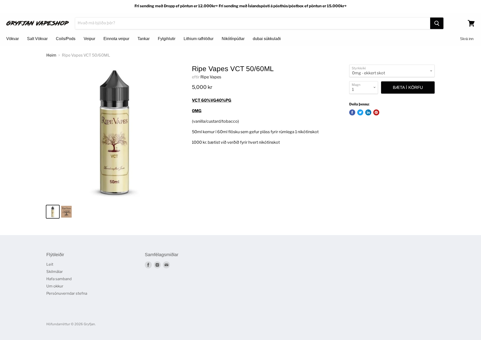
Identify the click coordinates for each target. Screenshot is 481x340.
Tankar (144, 39)
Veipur (89, 39)
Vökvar (12, 39)
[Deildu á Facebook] (352, 112)
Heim (51, 55)
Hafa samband (59, 279)
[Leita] (436, 23)
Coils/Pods (65, 39)
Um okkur (54, 286)
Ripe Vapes (210, 77)
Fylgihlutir (166, 39)
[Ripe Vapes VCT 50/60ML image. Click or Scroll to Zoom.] (114, 133)
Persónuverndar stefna (66, 293)
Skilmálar (54, 271)
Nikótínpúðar (233, 39)
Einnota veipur (116, 39)
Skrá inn (466, 39)
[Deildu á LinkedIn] (368, 112)
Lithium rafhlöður (198, 39)
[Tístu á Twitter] (360, 112)
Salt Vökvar (37, 39)
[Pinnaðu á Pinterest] (376, 112)
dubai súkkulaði (267, 39)
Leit (49, 264)
